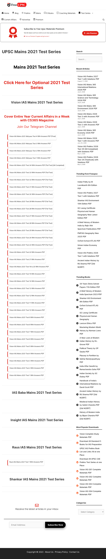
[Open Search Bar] (103, 19)
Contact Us (74, 552)
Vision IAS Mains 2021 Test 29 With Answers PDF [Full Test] (30, 201)
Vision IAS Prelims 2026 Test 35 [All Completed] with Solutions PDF (88, 149)
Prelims (27, 13)
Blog (16, 13)
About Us (49, 552)
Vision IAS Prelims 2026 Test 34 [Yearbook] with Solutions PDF (88, 159)
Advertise (26, 19)
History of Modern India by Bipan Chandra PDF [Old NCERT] (90, 415)
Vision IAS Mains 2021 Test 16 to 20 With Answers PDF (29, 267)
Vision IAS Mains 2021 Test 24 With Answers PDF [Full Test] (30, 238)
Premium (39, 19)
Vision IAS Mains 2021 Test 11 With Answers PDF (27, 303)
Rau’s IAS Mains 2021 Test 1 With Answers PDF (26, 462)
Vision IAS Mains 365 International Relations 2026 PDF (87, 87)
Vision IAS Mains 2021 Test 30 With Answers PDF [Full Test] (31, 194)
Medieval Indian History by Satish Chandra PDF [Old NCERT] (90, 405)
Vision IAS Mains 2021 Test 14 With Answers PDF (27, 281)
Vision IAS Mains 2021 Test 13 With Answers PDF (27, 288)
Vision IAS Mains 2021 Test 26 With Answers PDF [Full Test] (30, 223)
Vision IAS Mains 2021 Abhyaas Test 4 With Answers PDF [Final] (32, 136)
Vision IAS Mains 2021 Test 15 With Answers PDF (27, 274)
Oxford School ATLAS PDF (89, 241)
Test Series (85, 13)
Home (6, 13)
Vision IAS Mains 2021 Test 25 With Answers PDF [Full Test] (30, 230)
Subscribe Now (55, 525)
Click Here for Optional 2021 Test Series (37, 85)
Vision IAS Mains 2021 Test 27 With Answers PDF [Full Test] (30, 216)
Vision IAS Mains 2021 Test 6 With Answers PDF (26, 339)
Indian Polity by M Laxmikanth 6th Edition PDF (87, 185)
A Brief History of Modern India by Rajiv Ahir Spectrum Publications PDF (89, 225)
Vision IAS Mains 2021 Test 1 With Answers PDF (26, 375)
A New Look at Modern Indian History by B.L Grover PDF (89, 341)
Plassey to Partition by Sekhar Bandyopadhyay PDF (90, 358)
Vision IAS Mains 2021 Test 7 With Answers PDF (26, 332)
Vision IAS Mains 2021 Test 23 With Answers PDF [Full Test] (30, 245)
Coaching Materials (67, 13)
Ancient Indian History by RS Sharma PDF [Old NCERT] (88, 263)
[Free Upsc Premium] (53, 32)
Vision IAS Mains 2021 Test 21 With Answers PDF (27, 259)
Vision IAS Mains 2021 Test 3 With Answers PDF (26, 361)
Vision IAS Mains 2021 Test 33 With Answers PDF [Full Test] (31, 172)
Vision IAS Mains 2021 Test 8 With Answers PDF (26, 325)
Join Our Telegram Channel (37, 127)
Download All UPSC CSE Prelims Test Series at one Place (91, 462)
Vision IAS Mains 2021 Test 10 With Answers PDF (27, 310)
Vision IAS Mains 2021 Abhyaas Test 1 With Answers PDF (30, 158)
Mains (38, 13)
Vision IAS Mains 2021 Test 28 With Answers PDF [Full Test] (30, 209)
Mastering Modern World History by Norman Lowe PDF (90, 330)
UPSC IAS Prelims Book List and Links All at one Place (90, 451)
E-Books (50, 13)
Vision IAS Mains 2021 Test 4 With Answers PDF (26, 354)
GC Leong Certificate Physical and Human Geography (88, 316)
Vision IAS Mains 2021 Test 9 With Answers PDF (26, 317)
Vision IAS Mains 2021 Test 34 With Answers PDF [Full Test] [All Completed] (36, 165)
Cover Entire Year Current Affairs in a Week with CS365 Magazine (37, 118)
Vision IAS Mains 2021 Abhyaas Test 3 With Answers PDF (30, 143)
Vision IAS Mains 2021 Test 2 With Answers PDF (26, 368)
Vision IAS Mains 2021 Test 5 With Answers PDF (26, 346)
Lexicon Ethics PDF (88, 323)
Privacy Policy (61, 552)
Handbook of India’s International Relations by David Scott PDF (90, 383)
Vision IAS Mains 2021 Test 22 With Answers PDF (27, 252)
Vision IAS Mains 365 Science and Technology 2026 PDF (88, 97)
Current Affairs (10, 19)
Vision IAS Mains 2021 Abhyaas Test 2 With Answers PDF (30, 151)
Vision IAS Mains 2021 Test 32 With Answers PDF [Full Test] (30, 180)
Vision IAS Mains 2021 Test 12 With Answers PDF (27, 296)
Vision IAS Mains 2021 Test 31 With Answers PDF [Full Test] (30, 187)
